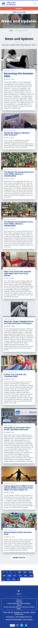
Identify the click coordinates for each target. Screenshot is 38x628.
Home (11, 30)
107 (25, 572)
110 (9, 576)
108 (30, 572)
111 (14, 576)
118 (8, 579)
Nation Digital (28, 619)
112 (20, 576)
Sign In (19, 594)
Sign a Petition (19, 12)
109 (4, 576)
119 (13, 579)
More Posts (19, 557)
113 (25, 576)
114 (31, 576)
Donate (19, 8)
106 (19, 572)
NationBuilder (17, 619)
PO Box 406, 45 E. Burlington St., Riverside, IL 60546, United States (19, 613)
